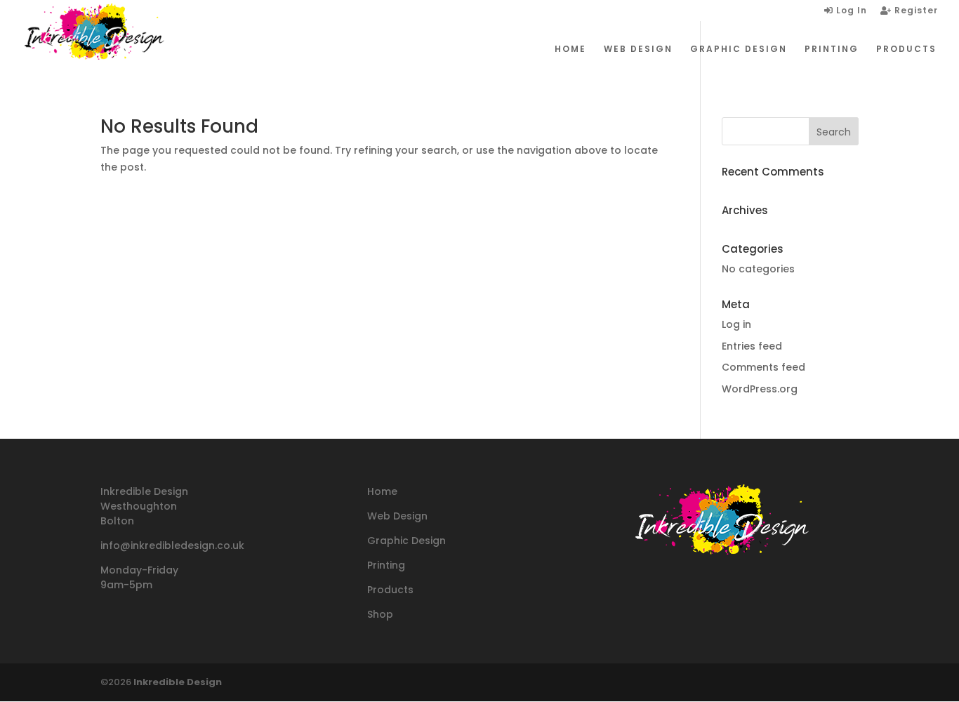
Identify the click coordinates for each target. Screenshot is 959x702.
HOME (570, 49)
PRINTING (832, 49)
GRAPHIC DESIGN (738, 49)
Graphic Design (406, 541)
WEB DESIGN (638, 49)
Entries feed (752, 346)
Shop (380, 614)
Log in (736, 324)
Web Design (397, 516)
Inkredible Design (177, 682)
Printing (386, 565)
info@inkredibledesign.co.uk (172, 545)
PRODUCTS (906, 49)
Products (390, 590)
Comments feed (763, 367)
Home (382, 491)
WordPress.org (760, 389)
